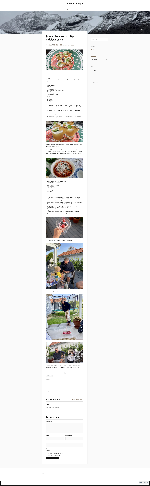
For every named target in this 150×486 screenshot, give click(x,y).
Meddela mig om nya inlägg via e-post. (54, 455)
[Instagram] (92, 49)
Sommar (68, 45)
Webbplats (48, 442)
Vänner (72, 45)
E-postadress (68, 435)
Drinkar (50, 45)
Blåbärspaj (48, 392)
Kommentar (49, 421)
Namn (48, 435)
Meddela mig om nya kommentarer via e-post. (55, 453)
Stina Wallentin (75, 3)
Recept (64, 45)
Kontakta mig (81, 9)
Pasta (61, 45)
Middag (57, 45)
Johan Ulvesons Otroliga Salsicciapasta (60, 37)
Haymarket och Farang (77, 392)
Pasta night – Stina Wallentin (52, 407)
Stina (49, 44)
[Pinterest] (94, 49)
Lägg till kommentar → (77, 399)
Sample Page (68, 9)
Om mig (75, 9)
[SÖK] (106, 39)
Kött (54, 45)
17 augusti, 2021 (58, 44)
